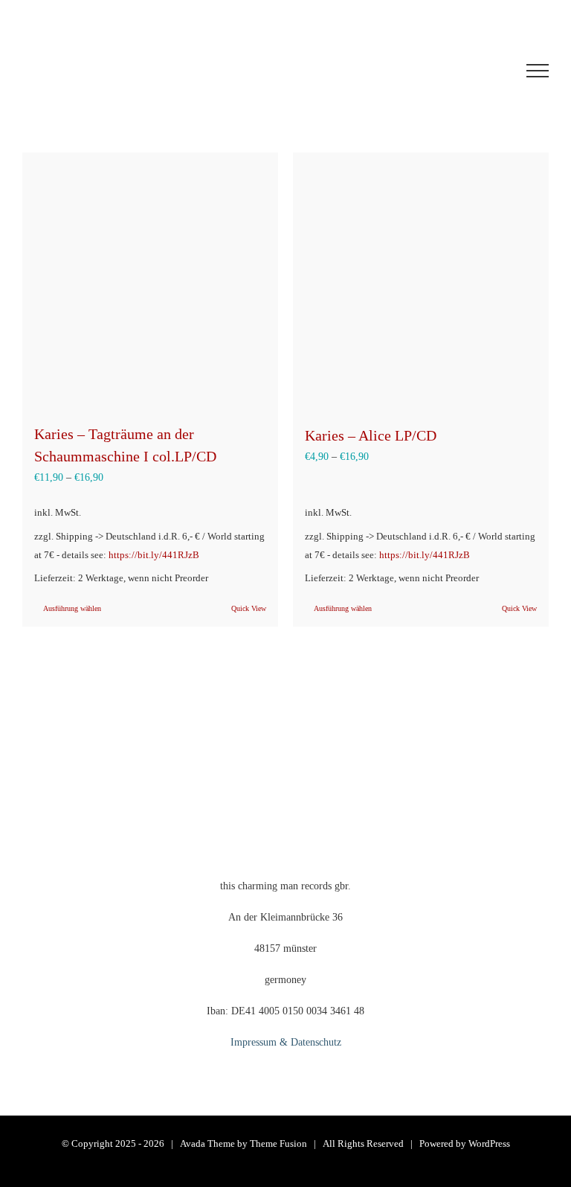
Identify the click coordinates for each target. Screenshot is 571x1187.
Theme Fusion (278, 1143)
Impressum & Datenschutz (285, 1042)
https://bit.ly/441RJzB (154, 555)
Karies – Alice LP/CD (370, 435)
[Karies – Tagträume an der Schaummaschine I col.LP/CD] (150, 280)
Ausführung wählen (72, 608)
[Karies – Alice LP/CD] (421, 281)
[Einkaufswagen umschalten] (395, 71)
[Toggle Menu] (537, 70)
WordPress (489, 1143)
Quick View (248, 608)
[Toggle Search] (482, 70)
